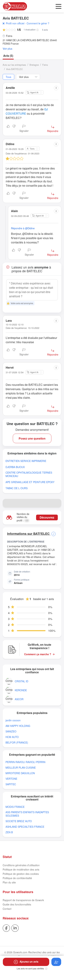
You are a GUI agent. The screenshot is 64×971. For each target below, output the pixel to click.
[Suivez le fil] (56, 962)
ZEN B (9, 832)
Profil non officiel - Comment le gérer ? (27, 23)
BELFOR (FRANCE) (17, 742)
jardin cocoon (13, 720)
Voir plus (7, 48)
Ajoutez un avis (29, 961)
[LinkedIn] (15, 927)
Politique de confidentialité (17, 878)
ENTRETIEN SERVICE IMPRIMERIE (26, 461)
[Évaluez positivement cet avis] (8, 129)
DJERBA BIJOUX (15, 467)
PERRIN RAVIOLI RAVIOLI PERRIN (25, 762)
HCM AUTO (12, 737)
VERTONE (11, 778)
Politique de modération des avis (21, 869)
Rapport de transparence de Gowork (23, 900)
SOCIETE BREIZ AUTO (19, 821)
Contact (7, 908)
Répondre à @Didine (23, 228)
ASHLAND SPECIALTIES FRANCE (25, 826)
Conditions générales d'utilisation (21, 865)
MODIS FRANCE (15, 807)
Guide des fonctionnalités (17, 904)
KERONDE (21, 690)
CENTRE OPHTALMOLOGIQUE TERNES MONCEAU (29, 474)
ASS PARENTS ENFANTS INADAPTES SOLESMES (27, 814)
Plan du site (9, 882)
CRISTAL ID (21, 681)
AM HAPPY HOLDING (18, 726)
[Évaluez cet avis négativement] (14, 129)
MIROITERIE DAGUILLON (20, 773)
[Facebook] (6, 927)
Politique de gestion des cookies (21, 874)
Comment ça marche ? (37, 654)
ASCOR (19, 699)
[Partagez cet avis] (56, 88)
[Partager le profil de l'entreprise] (57, 503)
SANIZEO (11, 731)
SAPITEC (11, 784)
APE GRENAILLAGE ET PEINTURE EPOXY (30, 482)
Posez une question (32, 438)
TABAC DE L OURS (17, 488)
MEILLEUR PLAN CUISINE (21, 767)
